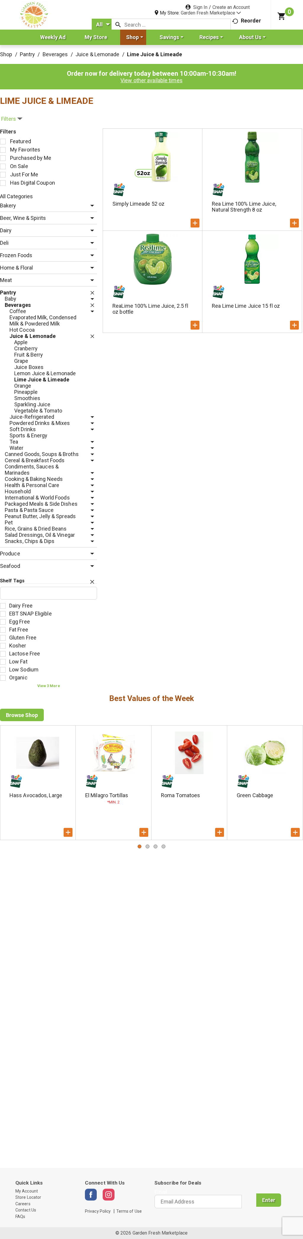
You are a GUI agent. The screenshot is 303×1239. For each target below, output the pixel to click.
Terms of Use (129, 1211)
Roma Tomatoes (180, 795)
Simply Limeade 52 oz (138, 204)
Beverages (55, 54)
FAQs (20, 1216)
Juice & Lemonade (97, 54)
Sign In (200, 7)
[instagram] (109, 1195)
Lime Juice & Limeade (154, 54)
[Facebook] (91, 1195)
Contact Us (25, 1210)
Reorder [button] (251, 20)
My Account (26, 1191)
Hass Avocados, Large (35, 795)
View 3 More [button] (48, 686)
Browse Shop (22, 715)
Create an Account (231, 7)
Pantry (27, 54)
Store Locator (28, 1197)
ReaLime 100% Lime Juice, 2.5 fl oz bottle (150, 309)
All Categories (16, 196)
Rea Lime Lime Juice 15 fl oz (246, 306)
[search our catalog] (118, 24)
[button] (211, 13)
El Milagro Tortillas (106, 795)
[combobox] (102, 24)
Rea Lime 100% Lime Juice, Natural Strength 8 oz (244, 207)
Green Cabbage (255, 795)
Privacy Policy (98, 1211)
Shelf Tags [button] (12, 581)
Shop (6, 54)
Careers (22, 1203)
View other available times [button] (151, 80)
